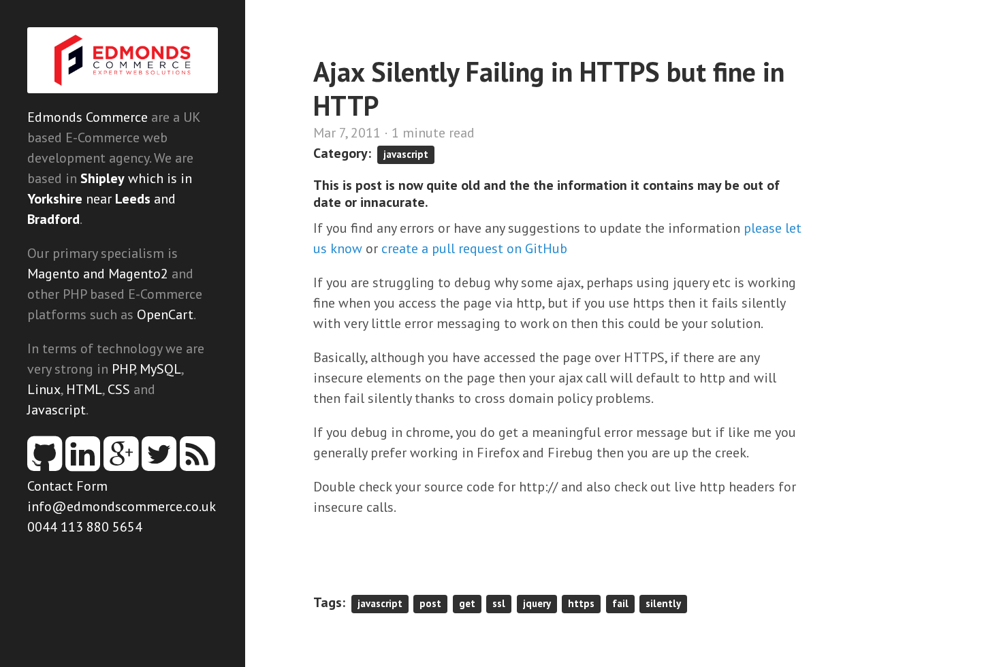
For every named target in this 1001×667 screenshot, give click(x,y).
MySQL (160, 369)
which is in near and (109, 198)
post (430, 603)
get (467, 603)
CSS (119, 389)
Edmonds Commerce (87, 117)
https (581, 603)
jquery (537, 603)
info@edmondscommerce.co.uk (121, 506)
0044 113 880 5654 (84, 527)
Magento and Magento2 (97, 273)
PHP (123, 369)
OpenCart (165, 314)
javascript (405, 154)
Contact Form (67, 486)
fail (620, 603)
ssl (498, 603)
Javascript (56, 410)
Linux (44, 389)
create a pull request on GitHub (474, 248)
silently (663, 603)
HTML (84, 389)
